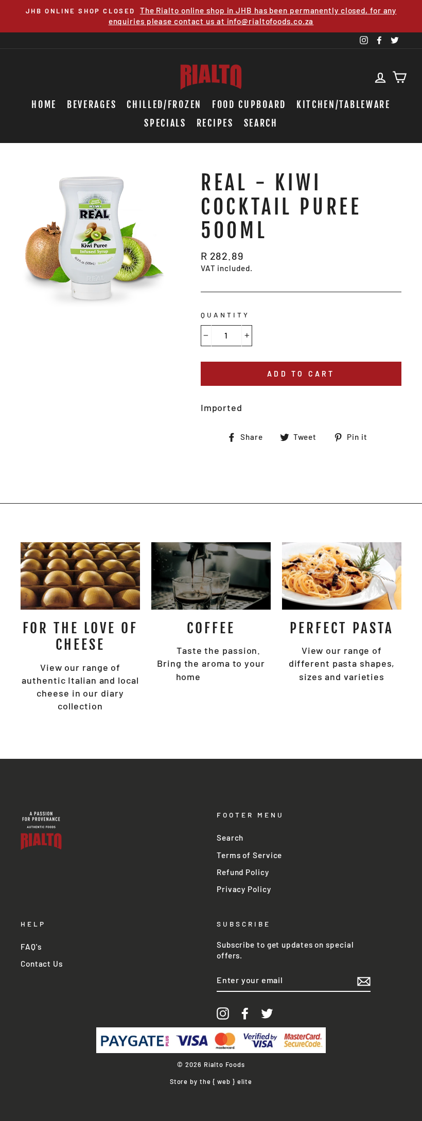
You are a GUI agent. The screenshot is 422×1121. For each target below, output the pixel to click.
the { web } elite (226, 1081)
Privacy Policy (244, 889)
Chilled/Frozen (164, 104)
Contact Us (42, 963)
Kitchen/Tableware (343, 104)
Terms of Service (249, 855)
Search (261, 123)
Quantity (225, 314)
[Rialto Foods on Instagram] (223, 1013)
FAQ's (31, 946)
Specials (165, 123)
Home (44, 104)
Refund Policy (243, 872)
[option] (211, 16)
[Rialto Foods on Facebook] (245, 1013)
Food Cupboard (249, 104)
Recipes (215, 123)
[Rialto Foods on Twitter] (267, 1013)
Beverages (91, 104)
